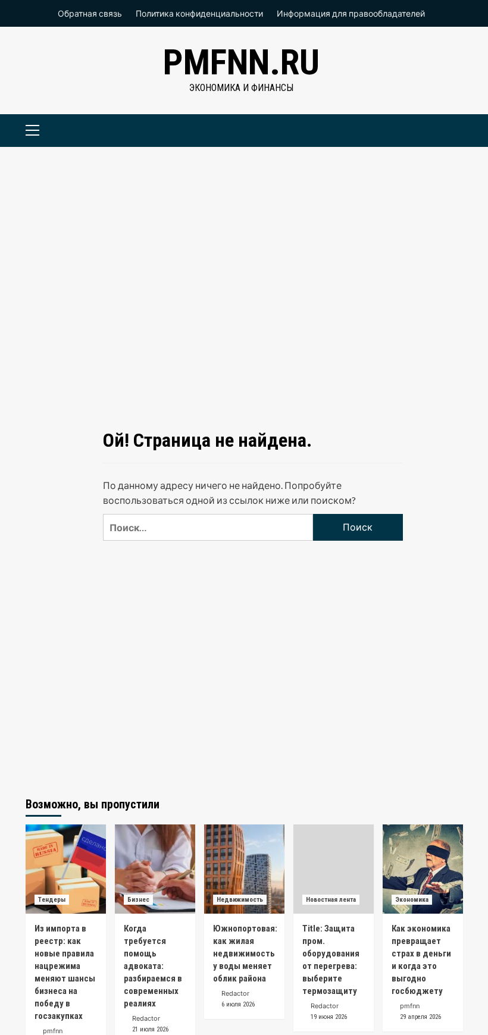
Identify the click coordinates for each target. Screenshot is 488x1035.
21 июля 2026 (150, 1029)
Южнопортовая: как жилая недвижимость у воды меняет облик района (245, 953)
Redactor (146, 1018)
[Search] (449, 128)
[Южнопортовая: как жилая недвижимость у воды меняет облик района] (244, 869)
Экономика (411, 900)
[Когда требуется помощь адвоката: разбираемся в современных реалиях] (155, 869)
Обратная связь (90, 13)
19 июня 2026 (329, 1017)
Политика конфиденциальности (199, 13)
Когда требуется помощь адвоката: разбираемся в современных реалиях (153, 966)
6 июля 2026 (238, 1004)
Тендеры (51, 900)
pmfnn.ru (241, 62)
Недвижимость (240, 900)
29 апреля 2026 (420, 1017)
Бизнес (138, 900)
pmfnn (52, 1031)
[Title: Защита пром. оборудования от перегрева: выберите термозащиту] (333, 869)
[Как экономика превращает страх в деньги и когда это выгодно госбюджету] (423, 869)
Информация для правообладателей (351, 13)
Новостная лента (331, 900)
